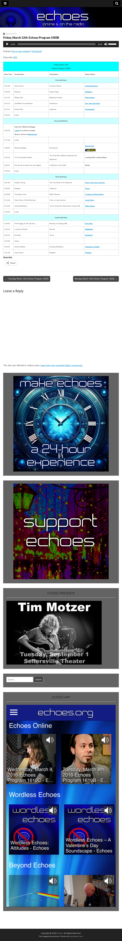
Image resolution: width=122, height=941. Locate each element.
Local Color (89, 200)
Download (37, 51)
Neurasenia (89, 146)
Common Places (91, 86)
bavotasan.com (76, 936)
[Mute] (105, 44)
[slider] (112, 44)
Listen (17, 130)
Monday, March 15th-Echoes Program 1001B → (96, 278)
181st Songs (90, 206)
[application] (61, 44)
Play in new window (20, 51)
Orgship (88, 253)
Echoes (60, 933)
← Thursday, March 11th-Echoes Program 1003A (27, 278)
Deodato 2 (89, 235)
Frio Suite (89, 223)
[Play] (7, 44)
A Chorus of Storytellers (94, 194)
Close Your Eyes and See (95, 182)
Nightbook (89, 229)
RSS (15, 57)
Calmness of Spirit (92, 247)
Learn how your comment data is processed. (62, 365)
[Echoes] (61, 17)
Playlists (11, 33)
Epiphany (88, 92)
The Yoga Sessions (92, 103)
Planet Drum (90, 97)
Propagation (90, 109)
